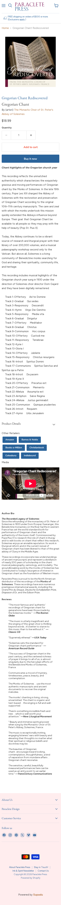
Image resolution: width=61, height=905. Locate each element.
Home (5, 28)
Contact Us (43, 871)
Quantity (7, 127)
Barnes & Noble (30, 439)
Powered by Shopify (30, 878)
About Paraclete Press (19, 867)
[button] (30, 424)
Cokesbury (10, 455)
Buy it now (30, 159)
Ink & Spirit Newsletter (23, 871)
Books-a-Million (13, 447)
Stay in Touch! (41, 867)
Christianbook (36, 447)
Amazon (9, 439)
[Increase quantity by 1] (31, 135)
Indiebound (30, 455)
